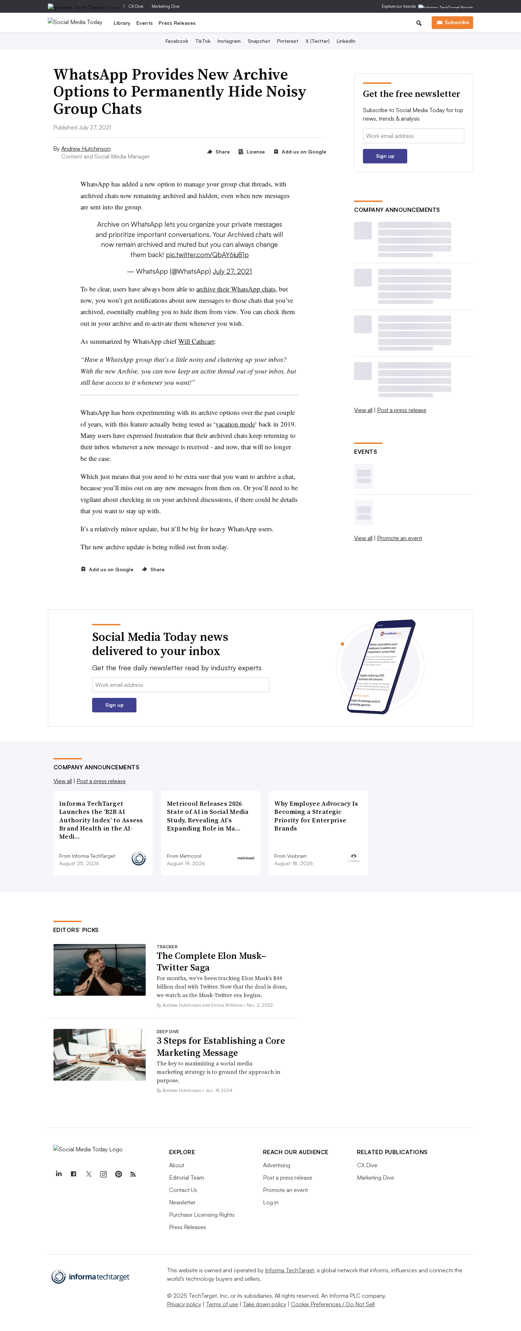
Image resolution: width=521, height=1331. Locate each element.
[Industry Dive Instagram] (103, 1174)
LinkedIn (346, 41)
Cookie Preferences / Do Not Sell (333, 1304)
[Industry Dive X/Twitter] (88, 1174)
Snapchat (259, 41)
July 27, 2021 (232, 271)
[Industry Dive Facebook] (73, 1174)
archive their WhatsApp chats (235, 288)
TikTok (203, 41)
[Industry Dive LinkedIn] (58, 1174)
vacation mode (235, 423)
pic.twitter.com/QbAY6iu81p (207, 254)
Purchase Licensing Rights (202, 1214)
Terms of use (222, 1304)
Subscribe (457, 22)
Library (122, 23)
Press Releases (177, 23)
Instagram (229, 41)
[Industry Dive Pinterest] (118, 1174)
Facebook (177, 41)
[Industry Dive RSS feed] (133, 1174)
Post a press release (401, 409)
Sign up (385, 156)
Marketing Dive (165, 6)
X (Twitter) (318, 41)
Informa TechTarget (289, 1270)
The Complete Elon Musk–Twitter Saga (211, 961)
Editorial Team (186, 1177)
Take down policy (264, 1304)
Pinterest (287, 41)
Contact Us (183, 1189)
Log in (271, 1202)
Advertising (276, 1165)
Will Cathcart (196, 341)
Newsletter (182, 1202)
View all (363, 409)
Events (144, 23)
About (176, 1165)
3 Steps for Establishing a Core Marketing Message (221, 1046)
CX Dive (136, 6)
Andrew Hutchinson (86, 148)
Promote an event (399, 538)
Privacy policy (184, 1304)
